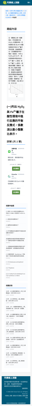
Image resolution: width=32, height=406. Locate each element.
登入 (29, 2)
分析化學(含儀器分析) (16, 11)
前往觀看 (16, 168)
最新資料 (25, 388)
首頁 (7, 11)
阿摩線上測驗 (12, 2)
